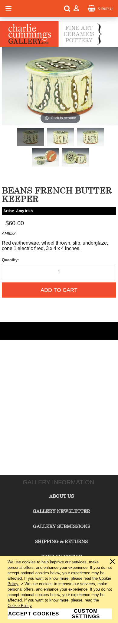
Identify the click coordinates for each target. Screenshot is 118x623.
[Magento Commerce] (53, 46)
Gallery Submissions (61, 526)
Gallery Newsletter (61, 511)
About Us (61, 496)
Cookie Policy (20, 605)
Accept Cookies (33, 614)
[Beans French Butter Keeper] (30, 137)
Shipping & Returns (61, 541)
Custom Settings (86, 613)
